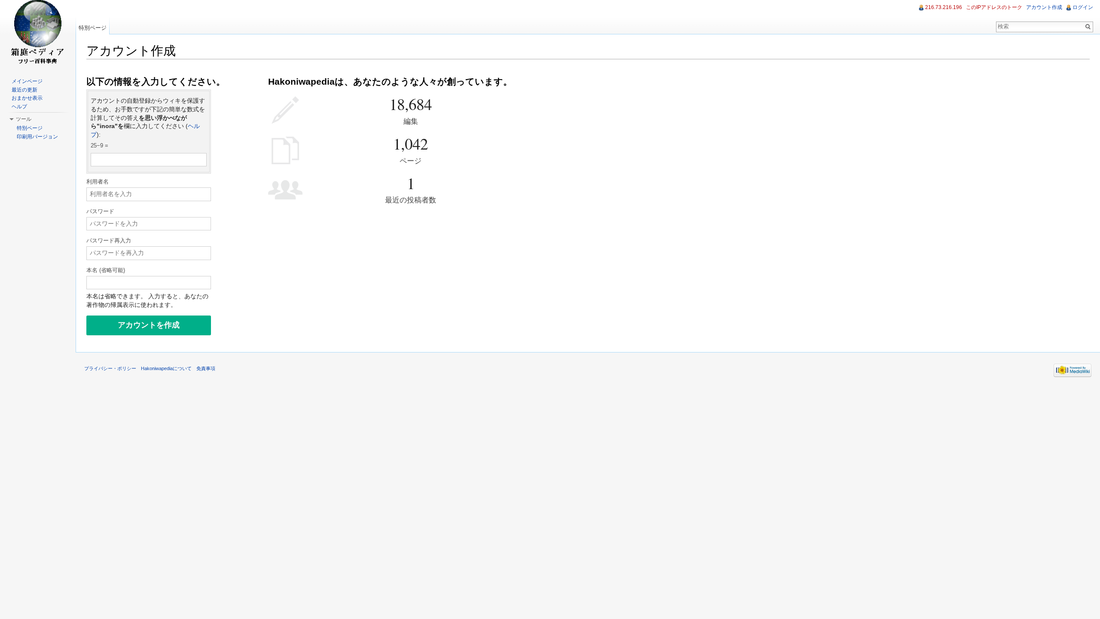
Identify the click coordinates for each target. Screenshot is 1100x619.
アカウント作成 (1044, 7)
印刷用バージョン (37, 137)
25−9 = (99, 146)
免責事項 (205, 368)
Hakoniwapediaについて (166, 368)
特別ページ (93, 28)
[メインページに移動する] (37, 34)
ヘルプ (19, 107)
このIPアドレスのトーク (994, 7)
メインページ (27, 81)
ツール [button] (23, 119)
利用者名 (97, 182)
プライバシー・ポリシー (110, 368)
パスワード (100, 211)
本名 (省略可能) (105, 270)
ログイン (1082, 7)
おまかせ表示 (27, 98)
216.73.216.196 (943, 7)
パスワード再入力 (108, 241)
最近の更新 (24, 90)
